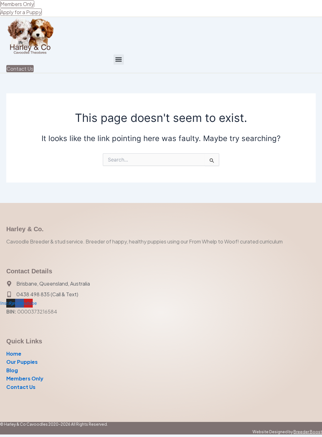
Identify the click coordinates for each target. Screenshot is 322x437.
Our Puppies (22, 361)
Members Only (24, 378)
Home (13, 353)
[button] (119, 59)
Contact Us (21, 387)
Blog (12, 370)
